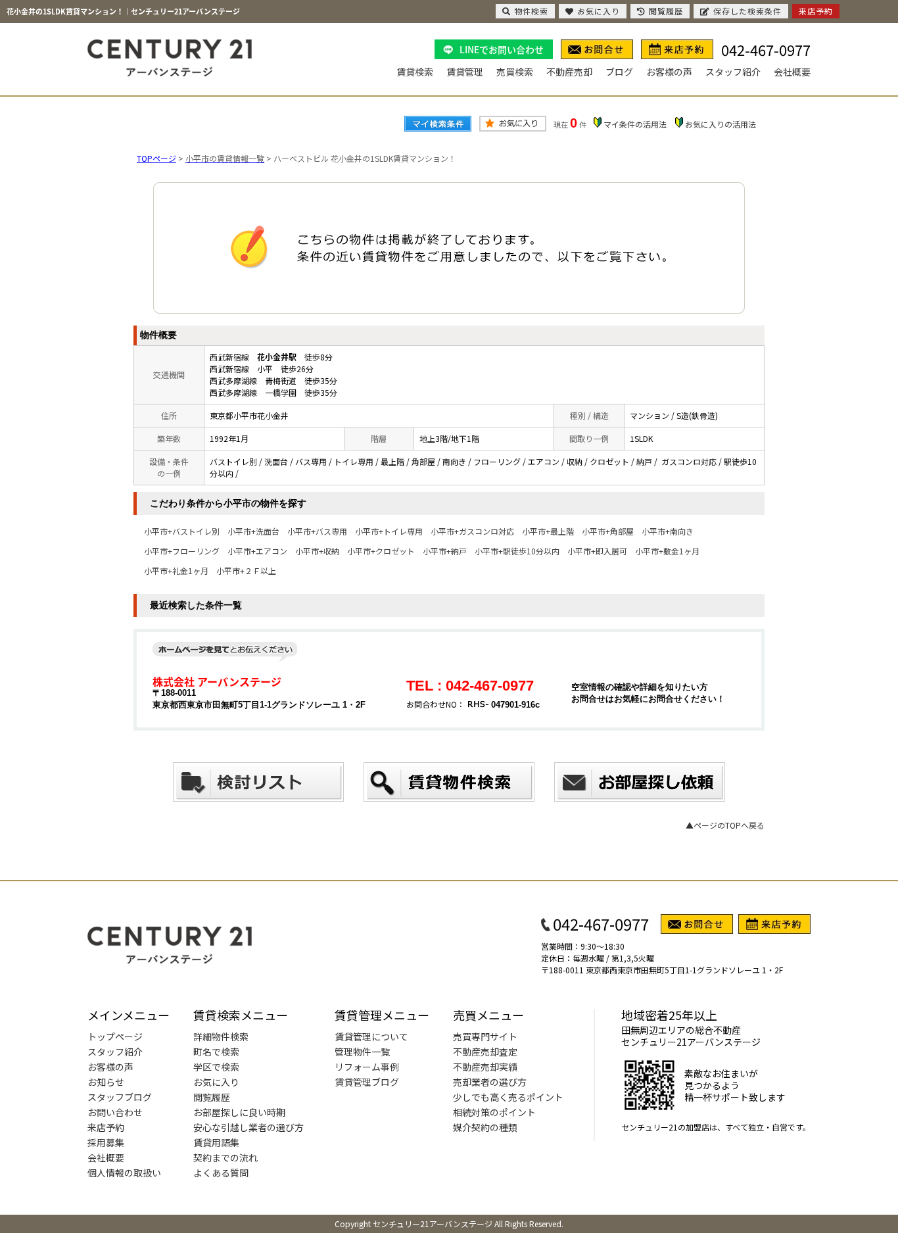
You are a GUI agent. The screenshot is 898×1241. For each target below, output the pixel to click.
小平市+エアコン (257, 550)
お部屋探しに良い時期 (239, 1112)
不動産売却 (569, 71)
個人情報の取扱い (124, 1172)
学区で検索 (216, 1066)
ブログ (619, 71)
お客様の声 (669, 71)
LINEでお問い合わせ (502, 49)
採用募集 (105, 1142)
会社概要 (792, 71)
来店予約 (105, 1127)
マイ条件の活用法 (635, 124)
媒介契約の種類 (485, 1127)
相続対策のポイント (494, 1112)
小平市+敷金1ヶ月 (667, 550)
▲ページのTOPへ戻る (725, 825)
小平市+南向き (668, 531)
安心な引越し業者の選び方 (248, 1127)
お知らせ (105, 1081)
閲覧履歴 (211, 1097)
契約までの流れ (225, 1157)
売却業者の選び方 (490, 1081)
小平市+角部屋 (608, 531)
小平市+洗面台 (253, 531)
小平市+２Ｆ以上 (246, 570)
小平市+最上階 (548, 531)
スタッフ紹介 (733, 71)
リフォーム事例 (367, 1066)
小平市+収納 (317, 550)
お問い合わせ (115, 1112)
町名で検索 (216, 1051)
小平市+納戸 (445, 550)
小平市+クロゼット (381, 550)
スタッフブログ (119, 1097)
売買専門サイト (485, 1036)
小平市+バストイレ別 (182, 531)
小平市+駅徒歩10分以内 (517, 550)
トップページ (115, 1036)
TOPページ (156, 158)
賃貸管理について (371, 1036)
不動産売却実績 (485, 1066)
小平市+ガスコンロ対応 (472, 531)
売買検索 (514, 71)
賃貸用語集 (216, 1142)
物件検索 (531, 10)
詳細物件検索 (220, 1036)
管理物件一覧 (362, 1051)
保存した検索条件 (747, 10)
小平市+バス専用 (317, 531)
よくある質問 (220, 1172)
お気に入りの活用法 (720, 124)
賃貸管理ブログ (367, 1081)
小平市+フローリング (182, 550)
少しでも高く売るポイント (508, 1097)
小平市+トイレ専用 (389, 531)
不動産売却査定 (485, 1051)
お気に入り (216, 1081)
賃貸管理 (464, 71)
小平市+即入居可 (597, 550)
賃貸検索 (414, 71)
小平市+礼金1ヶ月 (176, 570)
